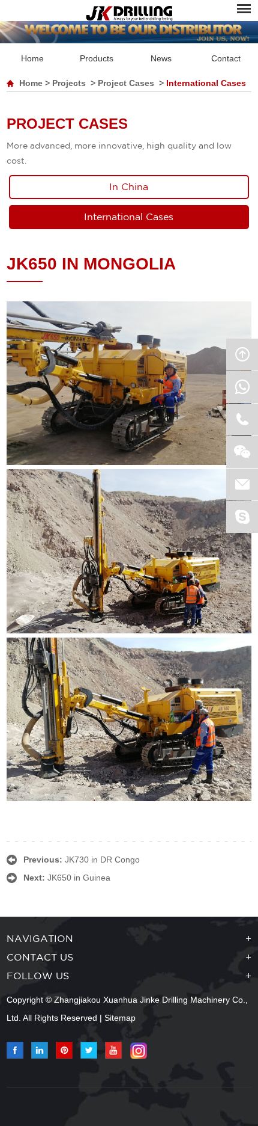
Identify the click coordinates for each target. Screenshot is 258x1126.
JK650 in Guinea (78, 877)
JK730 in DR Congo (102, 859)
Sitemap (120, 1018)
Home (32, 58)
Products (96, 58)
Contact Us (40, 957)
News (161, 58)
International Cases (206, 83)
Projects (69, 83)
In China (128, 187)
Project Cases (126, 83)
